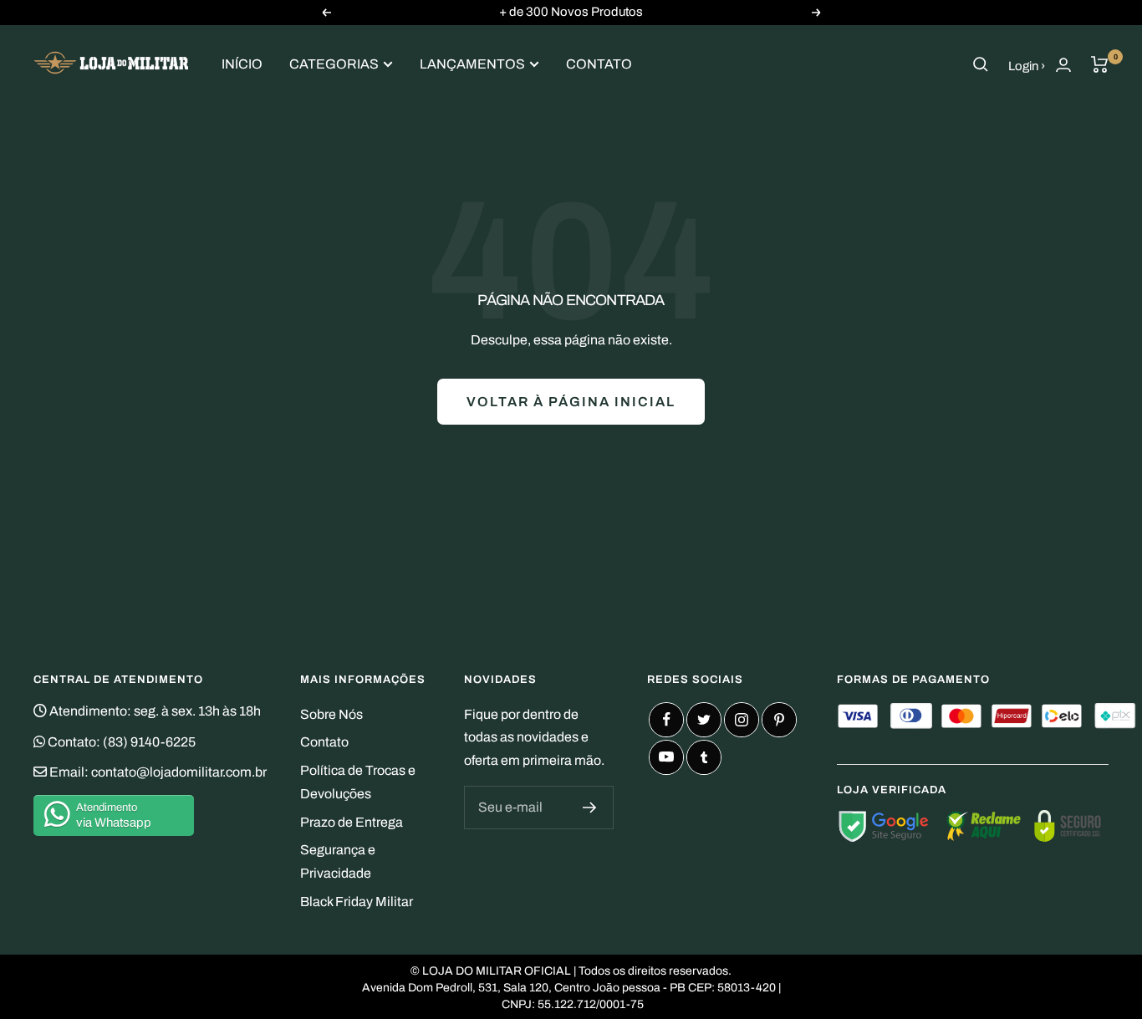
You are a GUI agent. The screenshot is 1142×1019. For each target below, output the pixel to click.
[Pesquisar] (980, 64)
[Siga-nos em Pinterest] (779, 719)
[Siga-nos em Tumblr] (704, 757)
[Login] (1063, 65)
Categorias (334, 64)
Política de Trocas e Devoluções (358, 782)
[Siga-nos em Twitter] (704, 719)
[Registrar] (590, 807)
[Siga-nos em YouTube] (666, 757)
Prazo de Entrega (351, 822)
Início (242, 64)
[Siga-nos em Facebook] (666, 719)
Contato (599, 64)
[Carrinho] (1100, 64)
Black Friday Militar (356, 901)
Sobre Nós (331, 714)
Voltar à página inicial (571, 402)
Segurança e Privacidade (337, 861)
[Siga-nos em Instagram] (741, 719)
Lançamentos (472, 64)
